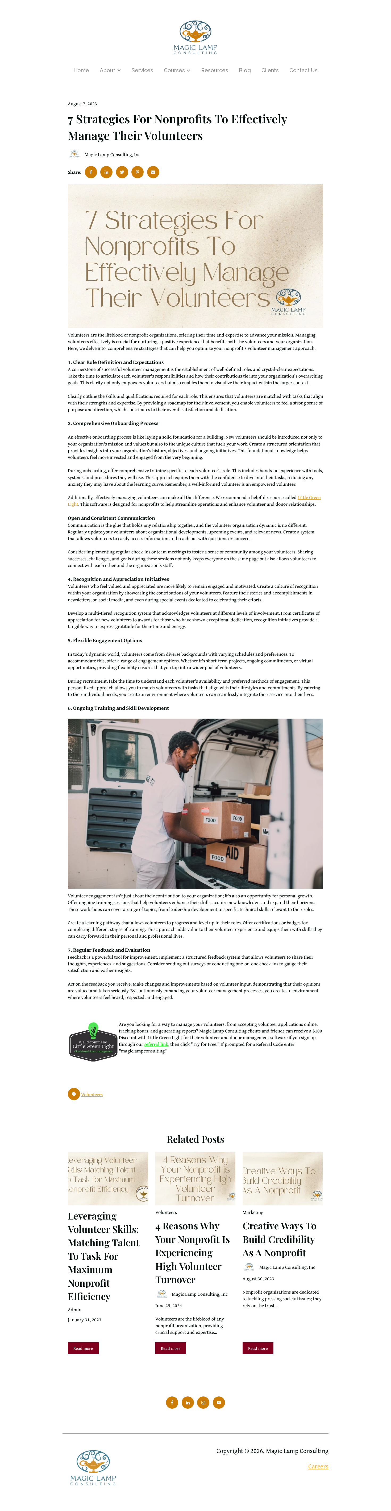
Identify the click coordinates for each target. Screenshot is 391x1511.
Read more (83, 1348)
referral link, (157, 1044)
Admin (74, 1309)
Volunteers (92, 1094)
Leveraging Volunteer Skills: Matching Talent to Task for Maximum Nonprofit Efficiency (104, 1255)
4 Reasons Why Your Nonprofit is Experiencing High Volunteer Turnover (192, 1252)
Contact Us (303, 70)
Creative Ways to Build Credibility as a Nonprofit (279, 1239)
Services (142, 70)
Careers (318, 1466)
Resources (214, 70)
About (107, 70)
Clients (270, 70)
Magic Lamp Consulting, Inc (112, 154)
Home (81, 70)
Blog (245, 70)
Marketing (253, 1212)
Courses (174, 70)
